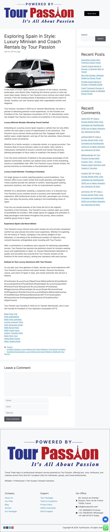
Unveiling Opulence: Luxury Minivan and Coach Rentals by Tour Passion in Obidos (36, 349)
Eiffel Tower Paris (11, 330)
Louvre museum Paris (13, 322)
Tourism (10, 347)
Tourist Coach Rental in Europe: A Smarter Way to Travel (92, 69)
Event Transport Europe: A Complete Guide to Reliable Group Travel (93, 91)
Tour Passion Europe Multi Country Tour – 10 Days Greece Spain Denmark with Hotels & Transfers (93, 161)
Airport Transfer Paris (13, 333)
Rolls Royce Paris (11, 328)
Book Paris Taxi (11, 336)
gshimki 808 (86, 137)
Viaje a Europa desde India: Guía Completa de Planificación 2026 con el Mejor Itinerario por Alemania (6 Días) (93, 125)
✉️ (105, 519)
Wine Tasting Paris (12, 341)
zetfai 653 (85, 119)
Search (84, 35)
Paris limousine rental (13, 325)
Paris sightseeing (11, 317)
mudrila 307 (86, 173)
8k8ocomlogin (87, 155)
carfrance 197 (87, 192)
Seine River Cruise (12, 339)
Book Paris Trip (10, 314)
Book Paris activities (13, 319)
